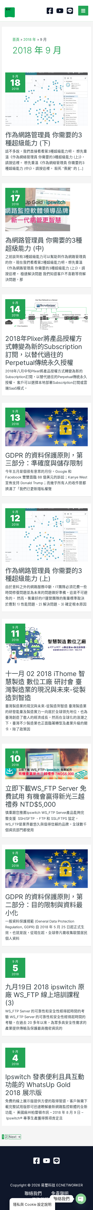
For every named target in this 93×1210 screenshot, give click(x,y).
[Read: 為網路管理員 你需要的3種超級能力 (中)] (37, 209)
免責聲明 (59, 1193)
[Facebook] (49, 10)
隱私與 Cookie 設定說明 (32, 1204)
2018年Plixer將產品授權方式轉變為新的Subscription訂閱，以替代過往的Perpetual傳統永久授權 (43, 350)
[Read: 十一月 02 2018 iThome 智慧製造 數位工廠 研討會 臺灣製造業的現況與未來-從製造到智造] (46, 644)
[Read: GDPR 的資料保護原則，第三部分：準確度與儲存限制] (46, 427)
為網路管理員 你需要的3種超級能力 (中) (43, 244)
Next (15, 1137)
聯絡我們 (33, 1193)
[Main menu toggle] (83, 11)
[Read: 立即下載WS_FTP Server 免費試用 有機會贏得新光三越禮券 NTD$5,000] (46, 763)
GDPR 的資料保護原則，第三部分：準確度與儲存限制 (44, 459)
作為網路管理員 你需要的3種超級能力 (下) (43, 139)
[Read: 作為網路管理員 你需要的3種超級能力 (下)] (46, 99)
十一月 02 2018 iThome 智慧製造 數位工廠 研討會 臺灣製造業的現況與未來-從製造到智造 (45, 686)
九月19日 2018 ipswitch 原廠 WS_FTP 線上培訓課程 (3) (44, 995)
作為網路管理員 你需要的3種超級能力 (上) (43, 575)
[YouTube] (59, 10)
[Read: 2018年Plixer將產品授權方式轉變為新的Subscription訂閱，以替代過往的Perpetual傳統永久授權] (46, 314)
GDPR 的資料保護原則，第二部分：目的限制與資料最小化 (44, 905)
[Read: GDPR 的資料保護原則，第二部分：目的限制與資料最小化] (46, 868)
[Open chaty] (81, 1199)
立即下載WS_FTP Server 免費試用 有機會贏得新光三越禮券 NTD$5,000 (45, 796)
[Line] (69, 10)
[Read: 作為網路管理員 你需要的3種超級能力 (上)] (46, 535)
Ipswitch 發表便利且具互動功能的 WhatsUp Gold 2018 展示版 (44, 1085)
